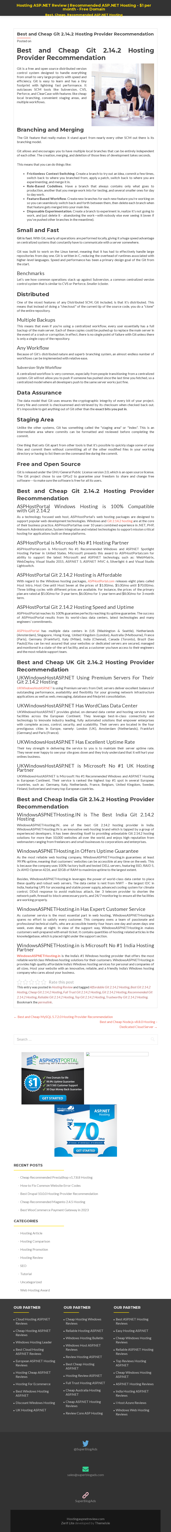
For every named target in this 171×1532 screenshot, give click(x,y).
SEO (23, 1266)
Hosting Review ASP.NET (84, 1375)
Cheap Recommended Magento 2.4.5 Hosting (52, 1202)
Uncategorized (31, 1282)
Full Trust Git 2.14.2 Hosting (82, 992)
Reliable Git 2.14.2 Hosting (56, 997)
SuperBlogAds (85, 1501)
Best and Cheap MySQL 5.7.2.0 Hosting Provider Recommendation (63, 1017)
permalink (45, 1002)
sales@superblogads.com (85, 1475)
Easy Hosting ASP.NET (132, 1331)
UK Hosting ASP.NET (31, 1410)
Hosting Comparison (35, 1241)
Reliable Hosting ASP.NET (84, 1331)
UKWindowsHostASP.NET (34, 688)
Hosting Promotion (34, 1249)
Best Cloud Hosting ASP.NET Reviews (30, 1351)
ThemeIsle (102, 1523)
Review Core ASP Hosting (84, 1413)
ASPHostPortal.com (101, 581)
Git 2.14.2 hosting (120, 521)
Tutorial (26, 1274)
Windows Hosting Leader (34, 1342)
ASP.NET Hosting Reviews (135, 1384)
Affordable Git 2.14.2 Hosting (109, 987)
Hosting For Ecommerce (33, 1384)
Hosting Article (31, 1233)
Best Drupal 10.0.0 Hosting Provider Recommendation (59, 1194)
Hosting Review (62, 987)
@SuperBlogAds (85, 1449)
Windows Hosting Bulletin (84, 1338)
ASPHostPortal (28, 631)
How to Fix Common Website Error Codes (50, 1185)
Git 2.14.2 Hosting (114, 992)
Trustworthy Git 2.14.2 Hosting (126, 997)
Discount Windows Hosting (35, 1403)
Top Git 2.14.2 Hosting (90, 997)
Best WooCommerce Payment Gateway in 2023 (54, 1210)
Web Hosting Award (35, 1290)
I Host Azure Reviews (131, 1403)
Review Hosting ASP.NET (84, 1357)
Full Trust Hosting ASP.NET (85, 1383)
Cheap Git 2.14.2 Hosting (45, 992)
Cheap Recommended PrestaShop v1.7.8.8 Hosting (56, 1177)
